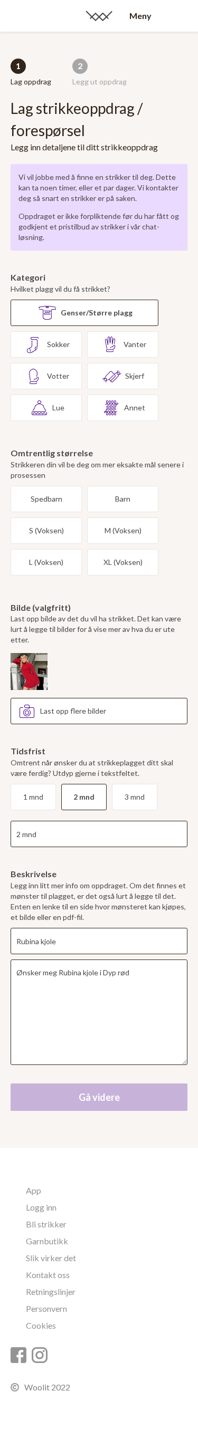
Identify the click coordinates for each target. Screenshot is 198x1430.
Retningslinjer (51, 1292)
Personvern (46, 1308)
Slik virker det (51, 1258)
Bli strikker (46, 1224)
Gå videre (99, 1097)
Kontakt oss (48, 1275)
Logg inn (41, 1207)
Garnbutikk (47, 1241)
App (33, 1190)
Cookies (41, 1325)
